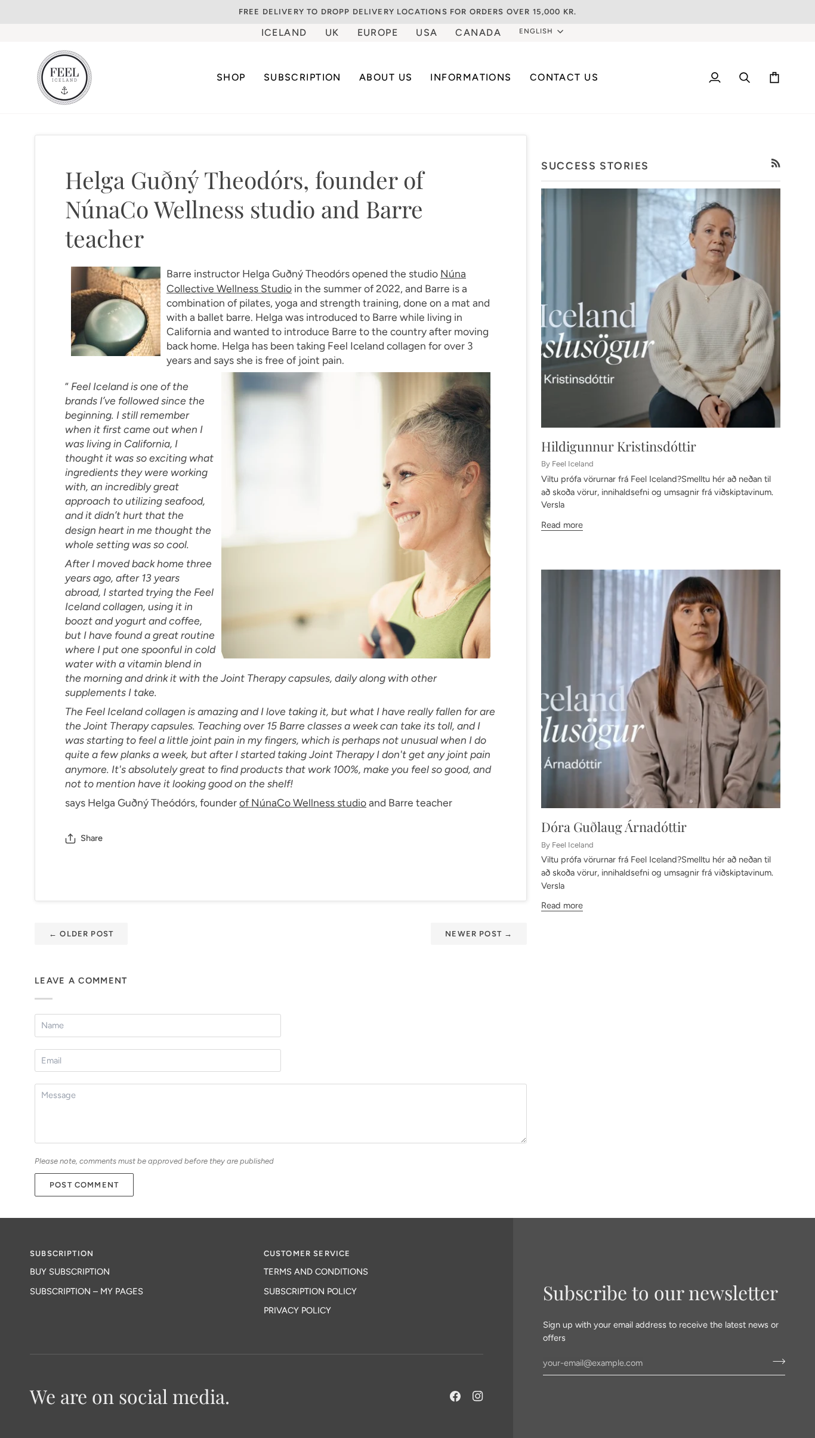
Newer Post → (479, 933)
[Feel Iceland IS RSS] (775, 163)
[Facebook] (455, 1396)
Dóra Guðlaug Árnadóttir (614, 827)
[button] (302, 77)
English (536, 31)
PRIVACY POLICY (297, 1310)
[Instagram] (478, 1396)
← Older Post (81, 933)
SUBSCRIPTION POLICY (310, 1291)
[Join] (775, 1361)
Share (92, 838)
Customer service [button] (307, 1253)
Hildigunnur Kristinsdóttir (618, 446)
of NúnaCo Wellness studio (302, 802)
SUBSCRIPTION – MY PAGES (86, 1291)
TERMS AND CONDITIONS (316, 1271)
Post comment (84, 1184)
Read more (562, 524)
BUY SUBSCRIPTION (70, 1271)
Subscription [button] (62, 1253)
